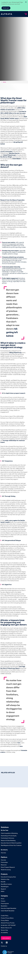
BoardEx (3, 881)
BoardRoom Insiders (6, 884)
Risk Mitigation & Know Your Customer (11, 845)
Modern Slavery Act (6, 927)
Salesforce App (5, 879)
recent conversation (6, 151)
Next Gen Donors (16, 85)
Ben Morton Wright (6, 157)
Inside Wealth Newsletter (7, 910)
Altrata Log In (6, 8)
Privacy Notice (5, 920)
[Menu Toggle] (25, 14)
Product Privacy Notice (7, 918)
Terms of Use (4, 930)
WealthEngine (5, 886)
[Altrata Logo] (6, 14)
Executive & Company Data (8, 877)
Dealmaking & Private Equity (8, 835)
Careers (3, 901)
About (2, 898)
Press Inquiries (5, 903)
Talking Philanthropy (15, 352)
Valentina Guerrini (14, 153)
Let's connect (6, 938)
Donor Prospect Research (8, 867)
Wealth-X (3, 889)
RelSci (2, 891)
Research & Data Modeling (8, 840)
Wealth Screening (6, 869)
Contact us (4, 946)
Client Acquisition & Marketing (9, 833)
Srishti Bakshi (17, 158)
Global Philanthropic (9, 155)
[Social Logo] (2, 943)
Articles (4, 82)
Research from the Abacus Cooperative (12, 200)
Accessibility (4, 932)
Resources (3, 865)
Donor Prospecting (6, 85)
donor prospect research (17, 393)
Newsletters (4, 906)
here (18, 742)
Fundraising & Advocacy (7, 838)
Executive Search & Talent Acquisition (11, 843)
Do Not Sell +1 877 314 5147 (8, 925)
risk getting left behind (12, 332)
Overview (3, 852)
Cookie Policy (4, 915)
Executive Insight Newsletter (8, 908)
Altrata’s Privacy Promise (7, 923)
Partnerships (4, 862)
